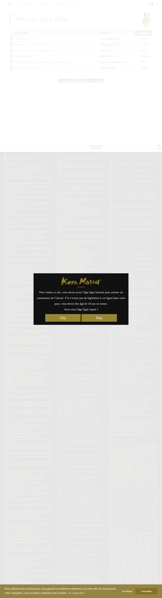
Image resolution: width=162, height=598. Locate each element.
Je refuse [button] (127, 591)
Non (99, 318)
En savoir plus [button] (76, 593)
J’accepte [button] (146, 591)
